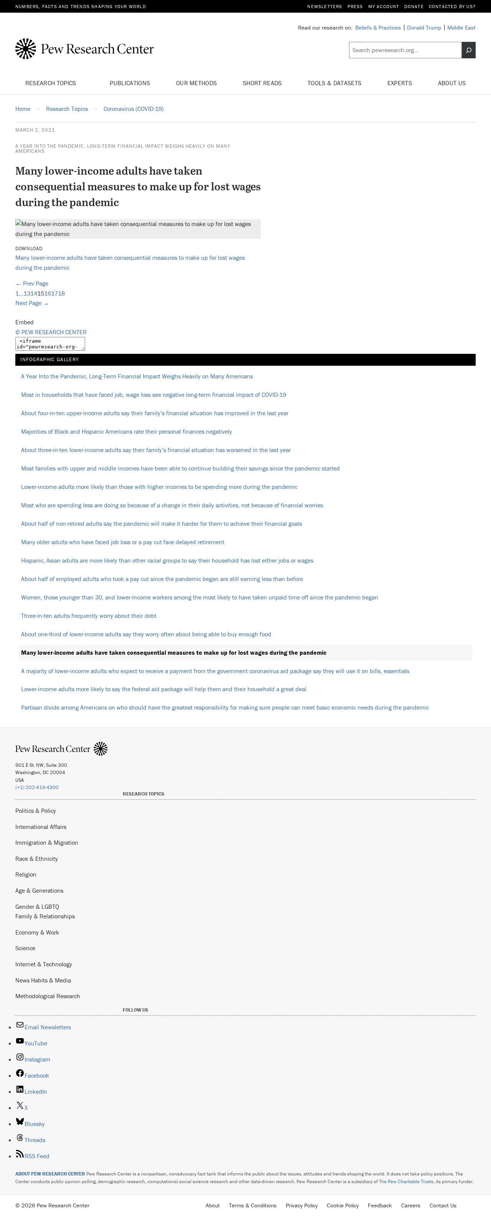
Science (25, 948)
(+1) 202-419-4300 (37, 787)
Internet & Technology (43, 964)
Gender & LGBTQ (37, 906)
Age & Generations (39, 890)
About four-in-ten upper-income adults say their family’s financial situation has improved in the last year (154, 413)
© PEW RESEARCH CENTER (51, 332)
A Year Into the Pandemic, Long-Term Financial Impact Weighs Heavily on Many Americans (123, 148)
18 (61, 293)
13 (26, 293)
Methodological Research (47, 996)
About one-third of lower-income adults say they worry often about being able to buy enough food (146, 634)
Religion (25, 874)
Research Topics (51, 83)
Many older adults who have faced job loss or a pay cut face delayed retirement (122, 542)
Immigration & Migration (46, 842)
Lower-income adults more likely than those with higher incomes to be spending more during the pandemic (159, 486)
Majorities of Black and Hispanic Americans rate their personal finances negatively (126, 431)
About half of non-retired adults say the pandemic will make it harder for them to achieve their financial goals (161, 523)
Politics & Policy (35, 810)
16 (47, 293)
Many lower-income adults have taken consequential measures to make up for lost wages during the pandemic (173, 652)
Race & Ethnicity (36, 858)
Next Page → (32, 303)
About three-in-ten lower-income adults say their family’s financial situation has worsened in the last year (156, 450)
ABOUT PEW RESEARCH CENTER (50, 1174)
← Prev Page (31, 283)
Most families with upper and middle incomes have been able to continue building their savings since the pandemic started (180, 468)
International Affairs (40, 826)
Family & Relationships (45, 916)
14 (33, 293)
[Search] (469, 50)
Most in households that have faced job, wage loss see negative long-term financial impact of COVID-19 (153, 394)
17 (54, 293)
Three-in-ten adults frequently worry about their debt (89, 615)
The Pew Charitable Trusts (406, 1181)
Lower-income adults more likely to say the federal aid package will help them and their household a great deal (163, 689)
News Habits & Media (43, 980)
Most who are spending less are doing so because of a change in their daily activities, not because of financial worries (172, 505)
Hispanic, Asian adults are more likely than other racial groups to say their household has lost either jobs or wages (167, 560)
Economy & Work (37, 932)
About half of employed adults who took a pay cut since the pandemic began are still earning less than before (162, 579)
